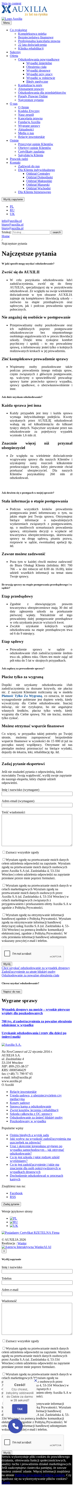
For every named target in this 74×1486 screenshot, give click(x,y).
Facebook (16, 1193)
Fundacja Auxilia (29, 122)
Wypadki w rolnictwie (40, 78)
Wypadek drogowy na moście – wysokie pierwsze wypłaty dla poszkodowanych (36, 1011)
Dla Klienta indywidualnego (36, 170)
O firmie (23, 107)
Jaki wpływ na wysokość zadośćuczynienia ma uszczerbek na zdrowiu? (40, 1140)
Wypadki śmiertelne (39, 63)
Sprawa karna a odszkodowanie (30, 1106)
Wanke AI (34, 1245)
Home (6, 236)
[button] (15, 1426)
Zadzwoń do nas (29, 166)
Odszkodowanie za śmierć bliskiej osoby (36, 1117)
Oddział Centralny (38, 173)
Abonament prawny (31, 89)
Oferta (14, 55)
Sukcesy (15, 52)
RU (12, 210)
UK (12, 214)
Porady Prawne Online (33, 96)
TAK (20, 1409)
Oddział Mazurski (38, 184)
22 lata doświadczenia (32, 44)
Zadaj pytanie (11, 1204)
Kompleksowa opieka (32, 33)
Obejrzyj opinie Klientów (34, 148)
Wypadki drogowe (38, 70)
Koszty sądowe (20, 1102)
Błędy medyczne (37, 81)
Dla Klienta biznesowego (34, 192)
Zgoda (6, 1482)
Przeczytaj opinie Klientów (35, 144)
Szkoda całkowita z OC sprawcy (31, 1114)
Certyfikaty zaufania (31, 151)
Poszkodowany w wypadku (28, 1121)
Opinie (14, 140)
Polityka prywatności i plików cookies (40, 1475)
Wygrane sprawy (29, 125)
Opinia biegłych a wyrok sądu (29, 1135)
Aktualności (26, 129)
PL (12, 206)
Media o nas (26, 133)
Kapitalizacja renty (30, 85)
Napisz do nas (11, 991)
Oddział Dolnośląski (39, 177)
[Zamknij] (35, 1380)
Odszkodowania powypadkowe (38, 59)
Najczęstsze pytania (31, 100)
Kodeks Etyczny (29, 111)
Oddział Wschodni (38, 188)
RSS (13, 1197)
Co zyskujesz (18, 30)
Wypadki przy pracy (39, 74)
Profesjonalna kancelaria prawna (39, 41)
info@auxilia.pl (12, 221)
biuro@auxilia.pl (12, 224)
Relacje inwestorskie (31, 136)
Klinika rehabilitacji (31, 48)
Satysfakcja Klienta (30, 155)
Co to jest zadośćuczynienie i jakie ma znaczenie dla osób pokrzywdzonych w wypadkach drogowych (35, 1168)
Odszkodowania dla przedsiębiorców (42, 92)
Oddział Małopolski (39, 181)
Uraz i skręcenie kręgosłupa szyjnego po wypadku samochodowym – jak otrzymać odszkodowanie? (37, 1149)
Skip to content (11, 3)
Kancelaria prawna (30, 118)
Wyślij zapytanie (13, 199)
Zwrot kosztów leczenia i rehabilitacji (34, 1110)
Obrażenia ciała (36, 67)
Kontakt (15, 162)
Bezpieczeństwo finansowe (35, 37)
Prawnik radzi (19, 159)
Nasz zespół (26, 114)
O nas (13, 103)
